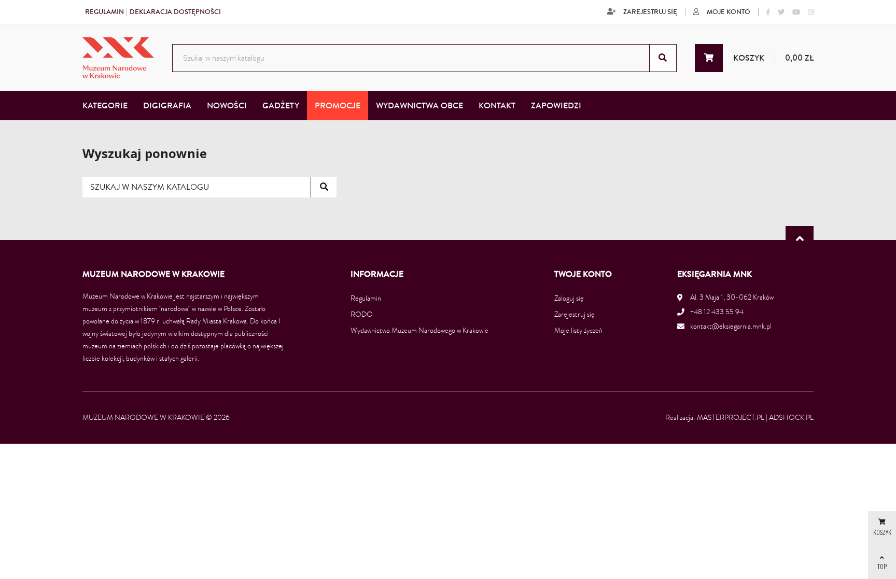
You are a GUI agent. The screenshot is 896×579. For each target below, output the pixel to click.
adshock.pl (791, 417)
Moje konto (728, 12)
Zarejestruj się (650, 12)
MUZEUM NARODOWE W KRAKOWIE (143, 417)
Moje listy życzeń (578, 330)
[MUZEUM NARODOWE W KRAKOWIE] (118, 57)
